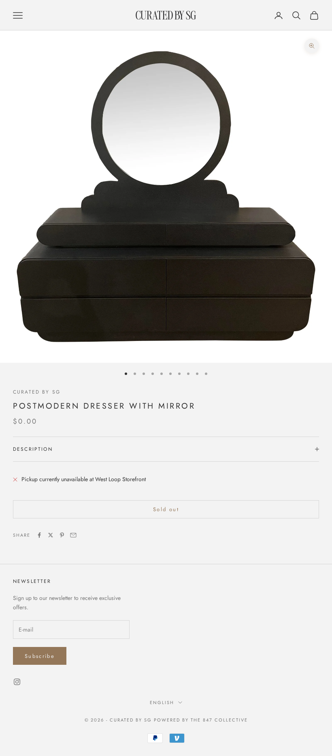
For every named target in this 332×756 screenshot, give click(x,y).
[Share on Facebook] (39, 535)
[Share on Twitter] (50, 535)
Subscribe (40, 656)
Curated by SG (36, 392)
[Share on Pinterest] (62, 535)
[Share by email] (73, 535)
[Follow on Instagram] (17, 682)
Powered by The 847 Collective (200, 720)
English (162, 702)
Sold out (166, 509)
